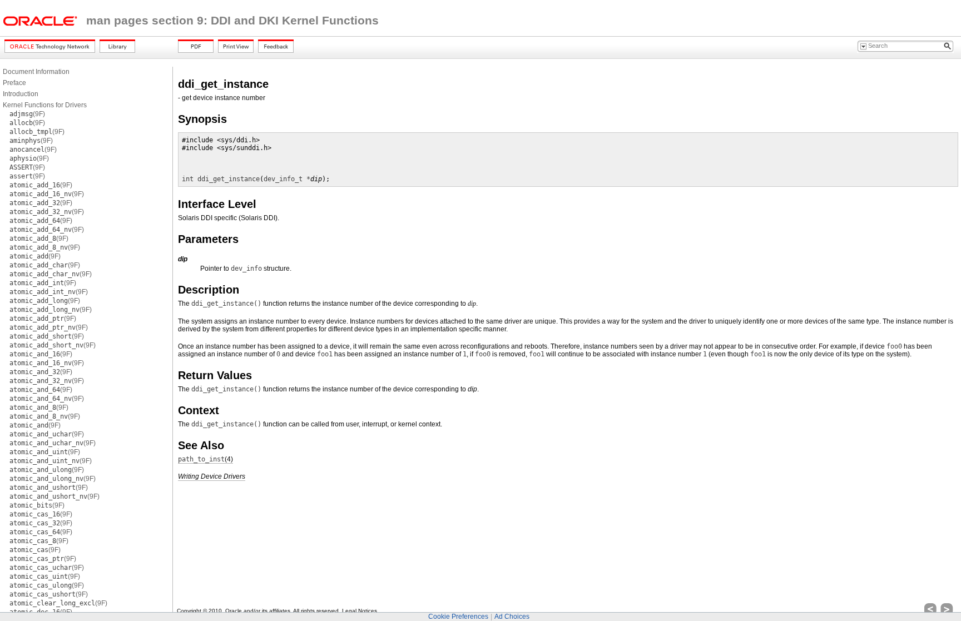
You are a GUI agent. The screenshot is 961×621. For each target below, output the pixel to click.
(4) (205, 459)
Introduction (20, 94)
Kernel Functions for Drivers (45, 105)
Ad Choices (511, 616)
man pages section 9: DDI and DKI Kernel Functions (232, 20)
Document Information (36, 72)
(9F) (27, 114)
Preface (14, 83)
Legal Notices (359, 611)
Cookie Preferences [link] (458, 616)
